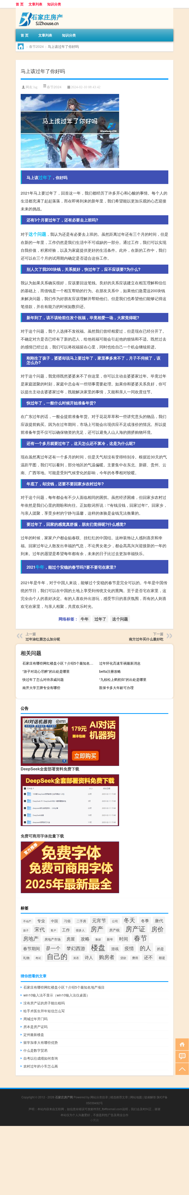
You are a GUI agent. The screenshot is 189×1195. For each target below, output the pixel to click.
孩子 (26, 930)
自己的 (57, 956)
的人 (145, 947)
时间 (123, 938)
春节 (140, 937)
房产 (97, 928)
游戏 (115, 948)
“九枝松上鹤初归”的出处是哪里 (122, 679)
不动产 (27, 921)
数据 (98, 939)
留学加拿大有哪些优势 (40, 1042)
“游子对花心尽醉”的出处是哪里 (46, 671)
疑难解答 (150, 1097)
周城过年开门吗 (35, 1018)
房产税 (114, 929)
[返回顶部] (181, 1068)
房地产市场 (53, 939)
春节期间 (31, 948)
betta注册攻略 (110, 671)
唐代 (159, 920)
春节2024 (36, 46)
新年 (110, 939)
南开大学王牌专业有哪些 (41, 687)
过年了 (45, 177)
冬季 (145, 920)
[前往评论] (181, 1056)
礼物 (26, 957)
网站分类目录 (99, 1097)
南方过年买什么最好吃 (146, 638)
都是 (162, 957)
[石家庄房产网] (41, 9)
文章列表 (35, 3)
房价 (157, 928)
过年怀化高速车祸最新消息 (120, 663)
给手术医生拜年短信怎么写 (44, 1010)
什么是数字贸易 (35, 1050)
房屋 (70, 939)
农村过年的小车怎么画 (40, 1066)
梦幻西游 (75, 948)
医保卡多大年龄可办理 (116, 687)
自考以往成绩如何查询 (40, 1058)
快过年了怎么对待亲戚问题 (43, 679)
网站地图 (136, 1097)
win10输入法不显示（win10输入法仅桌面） (56, 995)
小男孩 (94, 1120)
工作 (66, 930)
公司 (115, 921)
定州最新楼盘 (33, 1034)
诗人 (89, 957)
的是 (160, 948)
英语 (76, 958)
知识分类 (54, 3)
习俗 (67, 920)
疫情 (129, 948)
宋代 (39, 929)
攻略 (85, 938)
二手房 (81, 921)
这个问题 (37, 234)
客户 (53, 930)
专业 (41, 920)
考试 (38, 958)
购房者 (106, 956)
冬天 (129, 920)
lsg (35, 87)
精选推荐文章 (119, 1097)
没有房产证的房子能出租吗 (44, 1002)
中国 (54, 920)
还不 (148, 957)
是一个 (53, 948)
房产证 (135, 928)
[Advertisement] (94, 1160)
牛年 (39, 567)
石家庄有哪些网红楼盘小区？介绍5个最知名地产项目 (58, 663)
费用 (135, 958)
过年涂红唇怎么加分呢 (43, 638)
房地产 (31, 938)
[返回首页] (181, 1044)
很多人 (80, 930)
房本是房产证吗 (35, 1026)
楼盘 (98, 947)
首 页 (20, 3)
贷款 (123, 958)
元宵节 (99, 920)
